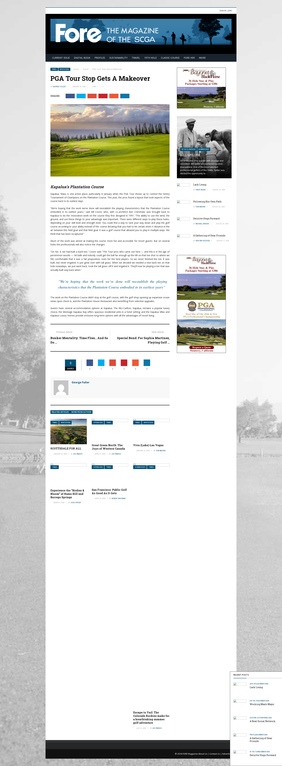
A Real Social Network (262, 721)
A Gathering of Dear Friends (261, 740)
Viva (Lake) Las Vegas (148, 445)
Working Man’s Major (262, 704)
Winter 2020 (64, 69)
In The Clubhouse (188, 149)
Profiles (99, 57)
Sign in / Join (225, 10)
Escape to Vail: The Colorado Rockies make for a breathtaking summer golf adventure (151, 717)
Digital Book (82, 57)
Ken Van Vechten (203, 240)
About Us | (203, 753)
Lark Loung (256, 687)
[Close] (279, 675)
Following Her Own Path (207, 201)
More (202, 57)
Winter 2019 (148, 423)
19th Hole (150, 57)
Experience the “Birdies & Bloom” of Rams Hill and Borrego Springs (67, 494)
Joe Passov (77, 454)
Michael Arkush (202, 224)
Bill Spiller (190, 155)
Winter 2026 (65, 423)
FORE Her (189, 57)
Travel (136, 57)
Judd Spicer (76, 502)
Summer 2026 (263, 684)
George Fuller (59, 86)
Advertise (227, 753)
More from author (81, 412)
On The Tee (254, 701)
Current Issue (61, 57)
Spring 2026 (267, 718)
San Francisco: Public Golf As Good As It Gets (109, 491)
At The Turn (254, 751)
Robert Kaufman (118, 498)
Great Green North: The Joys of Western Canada (108, 446)
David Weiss (201, 190)
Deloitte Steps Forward (263, 755)
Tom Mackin (160, 450)
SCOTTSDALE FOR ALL (65, 448)
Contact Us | (215, 753)
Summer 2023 (140, 467)
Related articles (60, 412)
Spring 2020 (98, 423)
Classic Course (170, 57)
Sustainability (118, 57)
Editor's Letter (256, 718)
